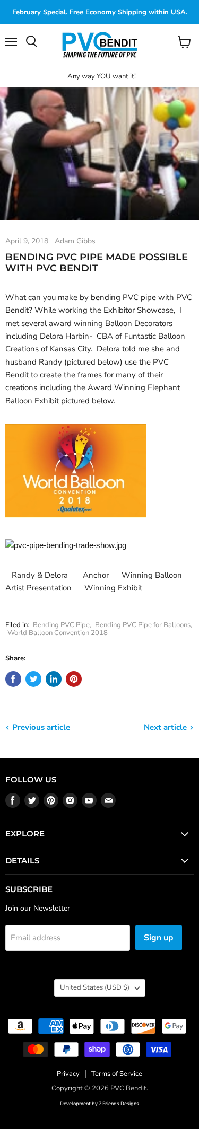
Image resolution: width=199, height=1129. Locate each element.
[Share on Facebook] (13, 679)
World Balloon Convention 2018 (57, 633)
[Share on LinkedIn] (54, 679)
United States (94, 987)
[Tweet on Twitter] (33, 679)
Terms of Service (116, 1074)
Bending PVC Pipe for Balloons (143, 625)
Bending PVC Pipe (61, 625)
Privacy (68, 1074)
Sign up (159, 937)
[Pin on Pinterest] (74, 679)
